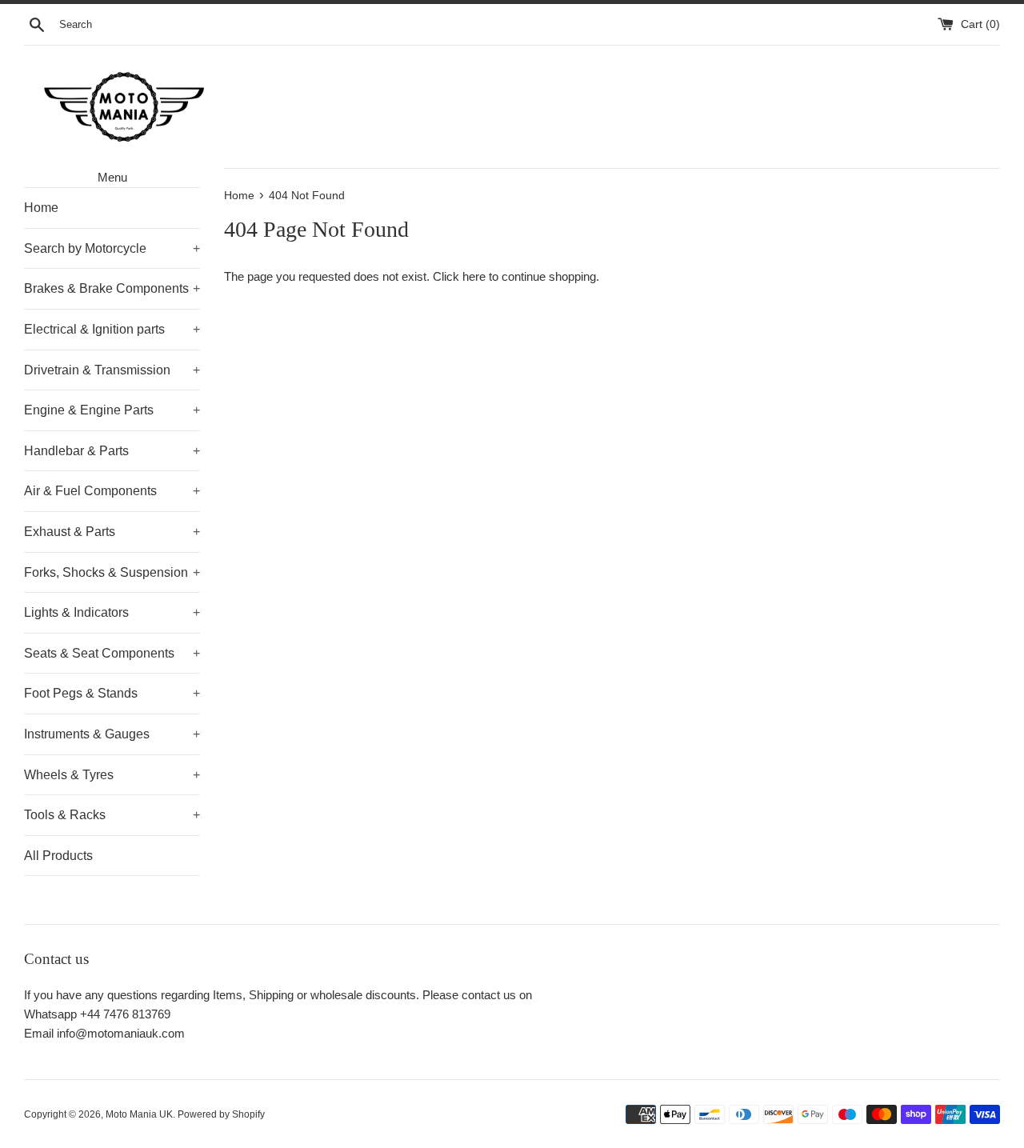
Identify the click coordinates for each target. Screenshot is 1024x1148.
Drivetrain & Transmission (112, 370)
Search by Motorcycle (112, 248)
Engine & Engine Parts (112, 410)
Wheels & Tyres (112, 775)
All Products (58, 855)
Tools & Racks (112, 815)
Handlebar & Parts (112, 451)
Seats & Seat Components (112, 653)
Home (41, 207)
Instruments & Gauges (112, 734)
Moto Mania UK (139, 1114)
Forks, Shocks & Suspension (112, 572)
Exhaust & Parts (112, 531)
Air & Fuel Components (112, 491)
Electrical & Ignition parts (112, 329)
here (474, 276)
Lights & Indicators (112, 612)
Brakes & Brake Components (112, 288)
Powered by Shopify (221, 1114)
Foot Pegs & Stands (112, 693)
